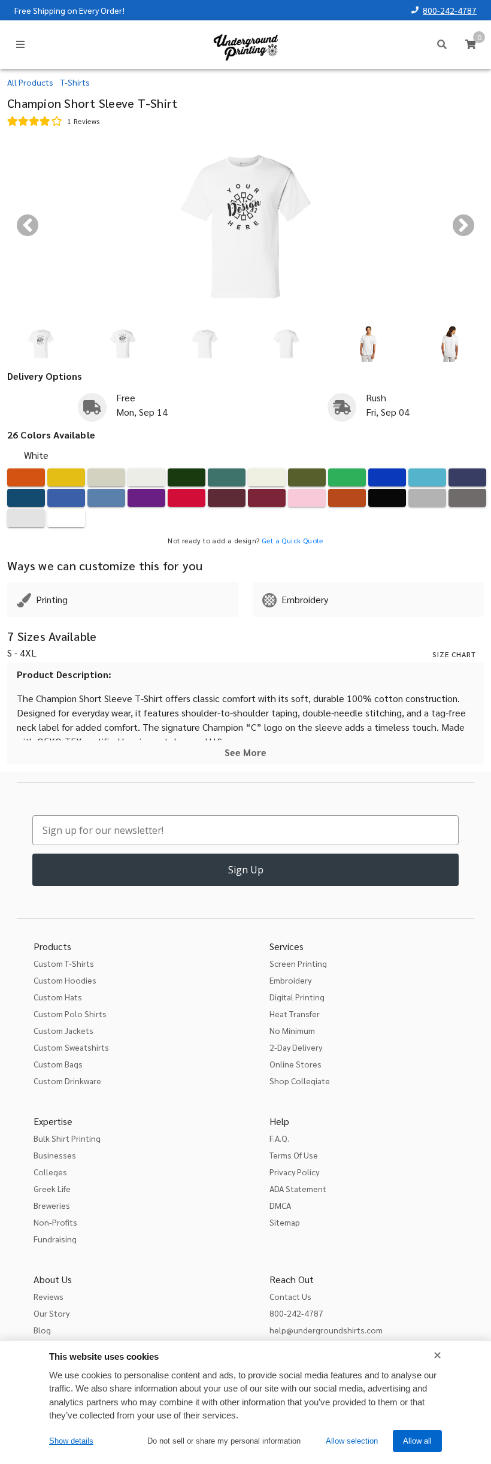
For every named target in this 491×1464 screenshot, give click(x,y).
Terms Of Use (293, 1155)
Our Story (51, 1313)
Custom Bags (58, 1063)
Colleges (50, 1171)
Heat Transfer (294, 1013)
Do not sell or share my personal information (224, 1440)
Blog (42, 1329)
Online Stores (295, 1063)
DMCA (280, 1205)
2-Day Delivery (295, 1047)
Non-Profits (55, 1222)
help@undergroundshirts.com (326, 1329)
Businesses (55, 1155)
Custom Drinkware (67, 1080)
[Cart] (470, 44)
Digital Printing (297, 996)
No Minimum (292, 1030)
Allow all (417, 1440)
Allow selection (352, 1440)
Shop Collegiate (299, 1080)
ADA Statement (297, 1188)
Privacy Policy (294, 1171)
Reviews (48, 1296)
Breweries (52, 1205)
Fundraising (55, 1238)
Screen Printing (298, 963)
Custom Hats (58, 996)
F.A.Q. (279, 1138)
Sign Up (245, 869)
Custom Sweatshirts (71, 1047)
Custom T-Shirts (64, 963)
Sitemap (284, 1222)
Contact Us (290, 1296)
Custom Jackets (63, 1030)
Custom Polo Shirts (70, 1013)
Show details (71, 1440)
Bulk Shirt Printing (67, 1138)
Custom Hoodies (65, 980)
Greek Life (52, 1188)
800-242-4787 (450, 10)
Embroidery (290, 980)
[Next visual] (463, 225)
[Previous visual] (27, 225)
